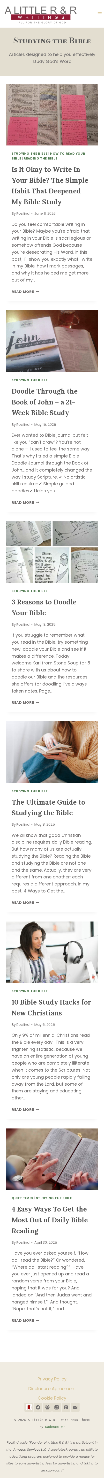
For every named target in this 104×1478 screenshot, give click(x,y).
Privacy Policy (52, 1379)
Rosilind (23, 213)
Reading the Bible (40, 158)
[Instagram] (56, 1407)
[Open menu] (99, 14)
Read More (25, 291)
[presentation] (52, 114)
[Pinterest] (66, 1407)
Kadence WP (55, 1427)
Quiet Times (22, 1198)
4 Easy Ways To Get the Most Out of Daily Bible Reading (50, 1220)
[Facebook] (38, 1407)
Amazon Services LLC (30, 1449)
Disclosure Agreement (52, 1389)
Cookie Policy (52, 1398)
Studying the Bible (29, 154)
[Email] (75, 1407)
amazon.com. (51, 1470)
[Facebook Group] (47, 1407)
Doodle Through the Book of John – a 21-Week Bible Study (45, 402)
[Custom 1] (28, 1407)
